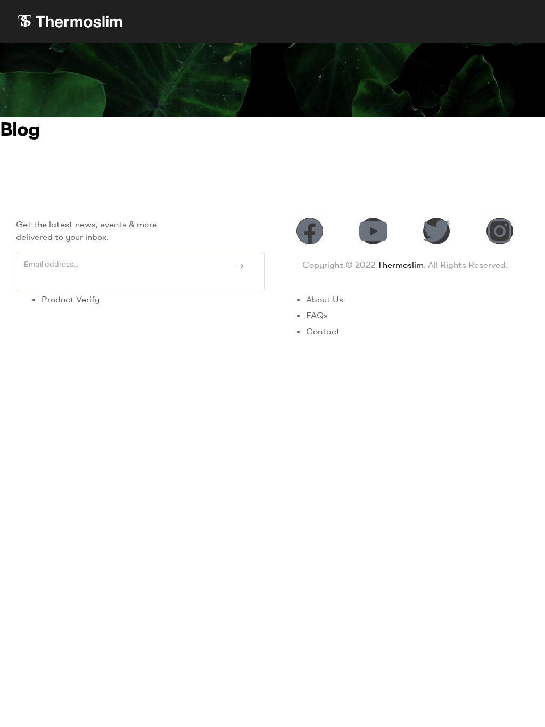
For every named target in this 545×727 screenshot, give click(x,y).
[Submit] (239, 266)
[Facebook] (309, 231)
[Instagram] (499, 231)
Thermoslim (400, 264)
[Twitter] (436, 231)
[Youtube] (373, 231)
